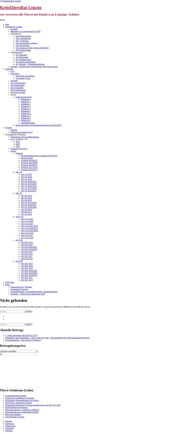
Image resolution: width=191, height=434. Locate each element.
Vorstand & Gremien (13, 27)
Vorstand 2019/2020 (29, 163)
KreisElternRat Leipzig (20, 7)
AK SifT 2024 (27, 266)
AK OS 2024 (26, 198)
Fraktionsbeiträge (28, 123)
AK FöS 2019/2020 (29, 249)
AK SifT (19, 261)
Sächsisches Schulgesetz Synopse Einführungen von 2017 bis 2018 (32, 405)
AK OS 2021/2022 (29, 203)
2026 (18, 146)
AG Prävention (22, 57)
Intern (7, 285)
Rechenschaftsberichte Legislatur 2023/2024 (39, 156)
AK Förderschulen (23, 36)
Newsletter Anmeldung (25, 76)
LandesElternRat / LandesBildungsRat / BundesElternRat (34, 292)
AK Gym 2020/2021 (29, 228)
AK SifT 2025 (27, 263)
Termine (8, 127)
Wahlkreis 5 (26, 111)
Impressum (9, 424)
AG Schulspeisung (23, 59)
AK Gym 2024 (27, 221)
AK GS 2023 (26, 179)
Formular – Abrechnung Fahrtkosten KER (27, 294)
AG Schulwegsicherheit (25, 62)
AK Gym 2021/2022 (29, 226)
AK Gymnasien (22, 41)
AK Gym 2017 (27, 235)
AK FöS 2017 (26, 256)
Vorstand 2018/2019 (29, 165)
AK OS (19, 193)
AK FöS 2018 (26, 254)
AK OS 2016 (26, 214)
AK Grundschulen (23, 38)
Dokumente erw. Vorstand (21, 287)
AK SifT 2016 (27, 280)
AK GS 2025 (26, 174)
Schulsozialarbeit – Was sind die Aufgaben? (23, 340)
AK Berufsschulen (23, 50)
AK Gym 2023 (27, 224)
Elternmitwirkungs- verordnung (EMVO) (22, 410)
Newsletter (14, 74)
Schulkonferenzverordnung (16, 407)
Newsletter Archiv (23, 78)
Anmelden (9, 428)
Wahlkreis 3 (26, 106)
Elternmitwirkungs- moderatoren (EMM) (22, 412)
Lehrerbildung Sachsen (14, 417)
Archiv (13, 151)
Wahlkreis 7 (26, 116)
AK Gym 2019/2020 (29, 231)
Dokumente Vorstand (19, 289)
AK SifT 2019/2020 (29, 273)
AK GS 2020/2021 (29, 181)
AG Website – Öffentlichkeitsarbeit (30, 64)
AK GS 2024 (26, 177)
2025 (18, 144)
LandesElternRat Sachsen (15, 396)
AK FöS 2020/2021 (29, 247)
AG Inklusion (21, 55)
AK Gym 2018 (27, 233)
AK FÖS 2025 (27, 242)
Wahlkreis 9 (26, 120)
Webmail (8, 431)
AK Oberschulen (23, 45)
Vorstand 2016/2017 (29, 170)
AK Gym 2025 (27, 219)
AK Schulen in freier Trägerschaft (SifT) (32, 48)
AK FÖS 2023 (27, 245)
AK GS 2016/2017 (29, 191)
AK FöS (19, 240)
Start (7, 24)
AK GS (19, 172)
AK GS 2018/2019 (29, 186)
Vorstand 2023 (27, 158)
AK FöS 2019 (26, 252)
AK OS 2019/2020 (29, 207)
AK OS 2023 (26, 200)
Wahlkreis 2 (26, 104)
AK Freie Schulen (17, 92)
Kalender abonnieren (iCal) (21, 132)
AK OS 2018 (26, 210)
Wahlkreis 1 (26, 102)
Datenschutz (10, 426)
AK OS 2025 (26, 195)
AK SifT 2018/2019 (29, 275)
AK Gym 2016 (27, 238)
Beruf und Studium (13, 414)
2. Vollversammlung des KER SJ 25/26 (21, 335)
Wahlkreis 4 (26, 109)
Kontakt (8, 421)
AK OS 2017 (26, 212)
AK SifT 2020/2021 (29, 270)
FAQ (12, 71)
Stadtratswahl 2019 (23, 97)
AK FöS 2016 (26, 259)
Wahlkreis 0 (26, 99)
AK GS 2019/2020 (29, 184)
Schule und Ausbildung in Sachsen (19, 398)
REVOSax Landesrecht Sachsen (18, 403)
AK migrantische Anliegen (27, 43)
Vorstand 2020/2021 (29, 160)
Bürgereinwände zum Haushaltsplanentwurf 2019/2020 (38, 125)
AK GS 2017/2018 (29, 188)
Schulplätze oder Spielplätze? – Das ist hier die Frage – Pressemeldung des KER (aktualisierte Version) (47, 338)
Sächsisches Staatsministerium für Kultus (22, 400)
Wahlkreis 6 (26, 113)
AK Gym (19, 217)
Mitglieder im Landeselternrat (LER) (25, 31)
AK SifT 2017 (27, 278)
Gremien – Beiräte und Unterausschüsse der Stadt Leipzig (34, 67)
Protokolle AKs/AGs (19, 149)
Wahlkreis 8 (26, 118)
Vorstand (14, 29)
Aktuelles (9, 69)
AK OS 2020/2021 (29, 205)
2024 (18, 142)
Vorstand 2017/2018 (29, 167)
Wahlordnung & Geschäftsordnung (24, 137)
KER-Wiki (9, 282)
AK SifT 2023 (27, 268)
